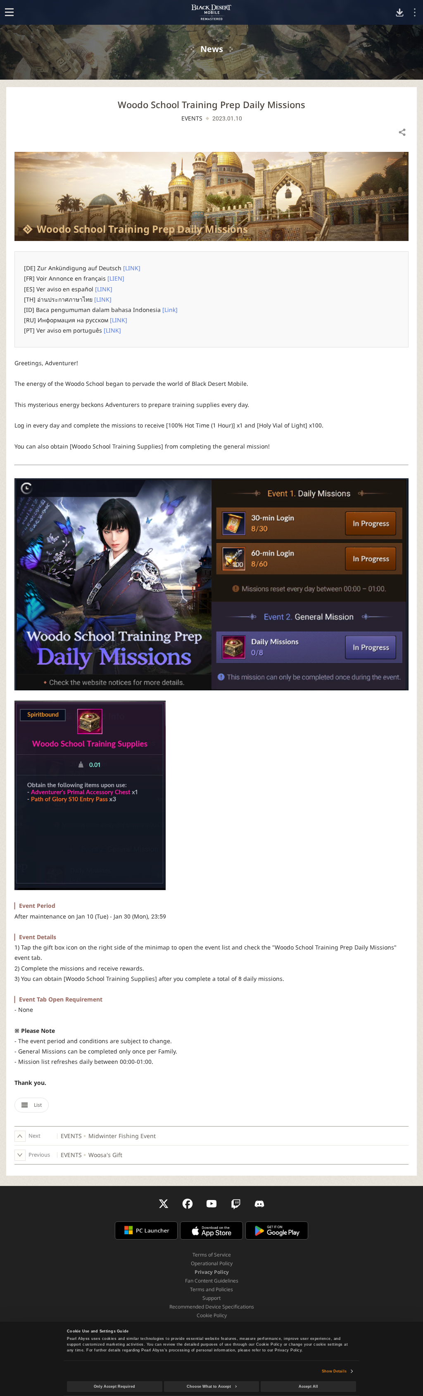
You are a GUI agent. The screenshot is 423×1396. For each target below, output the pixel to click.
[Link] (170, 310)
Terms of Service (211, 1254)
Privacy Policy (212, 1272)
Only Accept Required (114, 1386)
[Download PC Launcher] (399, 12)
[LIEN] (115, 278)
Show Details (334, 1371)
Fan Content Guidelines (211, 1280)
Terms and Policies (211, 1289)
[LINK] (131, 268)
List (37, 1104)
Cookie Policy (212, 1315)
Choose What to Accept (209, 1386)
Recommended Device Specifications (211, 1306)
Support (211, 1298)
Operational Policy (212, 1263)
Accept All (308, 1386)
